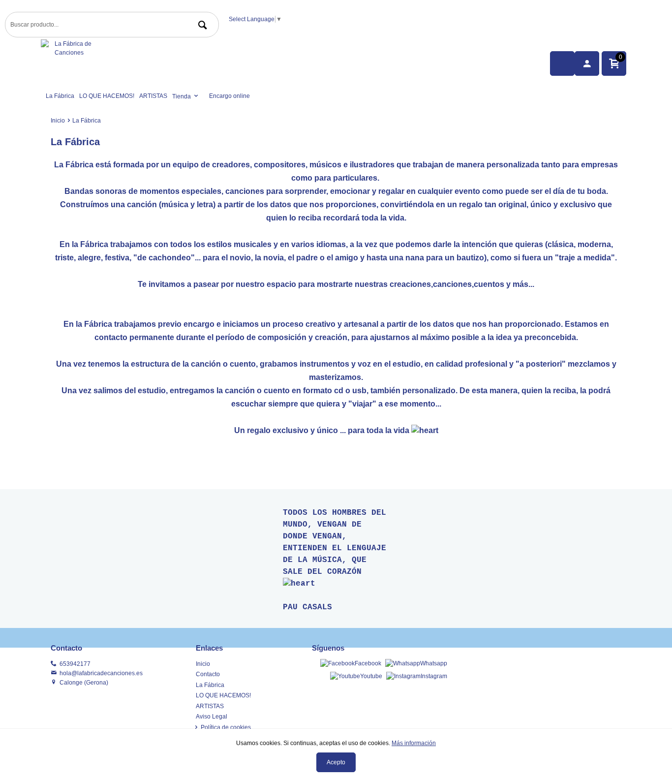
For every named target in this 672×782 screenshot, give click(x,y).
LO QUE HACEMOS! (106, 96)
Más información (414, 743)
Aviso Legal (211, 716)
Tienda (181, 96)
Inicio (58, 120)
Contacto (208, 674)
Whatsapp (433, 663)
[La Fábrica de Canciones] (237, 64)
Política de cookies (226, 727)
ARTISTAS (153, 96)
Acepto (336, 762)
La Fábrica (60, 96)
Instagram (434, 676)
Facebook (368, 663)
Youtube (371, 676)
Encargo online (229, 96)
